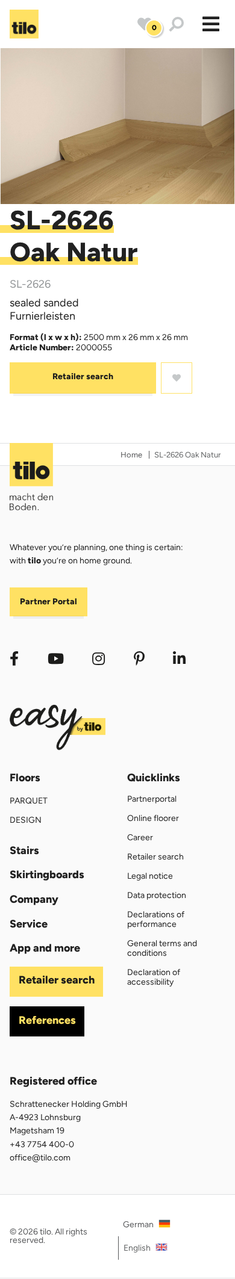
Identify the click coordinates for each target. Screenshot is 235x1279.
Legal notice (150, 876)
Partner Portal (48, 601)
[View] (117, 126)
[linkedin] (180, 659)
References (47, 1020)
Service (29, 924)
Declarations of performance (155, 919)
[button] (210, 24)
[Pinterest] (139, 659)
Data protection (156, 895)
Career (140, 837)
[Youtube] (56, 659)
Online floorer (153, 818)
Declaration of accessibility (153, 977)
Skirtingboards (47, 875)
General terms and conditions (162, 948)
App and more (45, 948)
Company (34, 899)
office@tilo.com (40, 1158)
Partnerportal (152, 799)
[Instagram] (99, 659)
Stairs (24, 850)
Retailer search (82, 376)
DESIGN (26, 820)
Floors (25, 778)
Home (131, 455)
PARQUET (29, 801)
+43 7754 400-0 (42, 1144)
